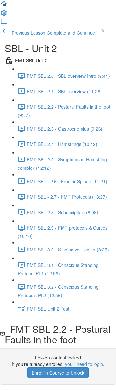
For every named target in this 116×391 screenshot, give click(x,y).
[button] (4, 6)
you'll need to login (84, 364)
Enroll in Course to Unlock (58, 372)
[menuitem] (4, 15)
